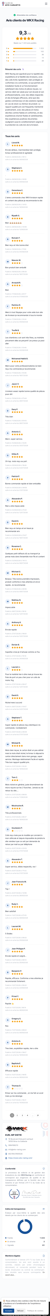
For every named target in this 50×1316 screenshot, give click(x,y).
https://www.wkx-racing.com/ (20, 1158)
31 (38, 1115)
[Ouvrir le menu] (46, 4)
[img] (23, 69)
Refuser (20, 1311)
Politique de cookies (35, 1311)
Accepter (8, 1311)
